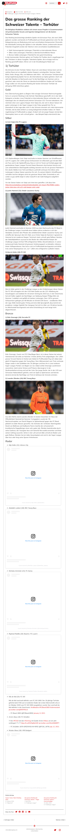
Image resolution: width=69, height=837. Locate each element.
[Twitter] (64, 3)
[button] (16, 812)
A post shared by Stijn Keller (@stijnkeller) (33, 502)
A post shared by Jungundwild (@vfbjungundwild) (33, 788)
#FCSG (15, 721)
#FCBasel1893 (44, 707)
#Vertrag (28, 721)
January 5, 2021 (39, 713)
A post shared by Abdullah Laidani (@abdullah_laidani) (33, 565)
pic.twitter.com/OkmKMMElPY (49, 723)
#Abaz (45, 721)
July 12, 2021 (54, 727)
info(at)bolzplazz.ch (11, 830)
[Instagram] (66, 3)
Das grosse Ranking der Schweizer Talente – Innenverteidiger (50, 799)
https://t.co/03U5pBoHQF (29, 723)
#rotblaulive (35, 707)
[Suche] (59, 3)
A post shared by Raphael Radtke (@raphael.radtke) (33, 691)
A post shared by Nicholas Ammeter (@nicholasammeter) (33, 628)
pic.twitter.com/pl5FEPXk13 (18, 710)
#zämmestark (55, 707)
